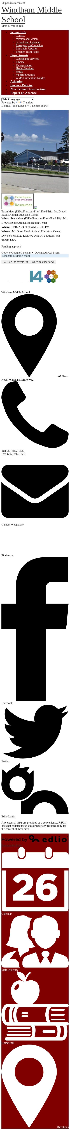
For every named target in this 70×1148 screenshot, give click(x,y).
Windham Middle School (15, 255)
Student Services (25, 74)
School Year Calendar (28, 42)
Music (19, 71)
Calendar (35, 105)
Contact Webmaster (12, 524)
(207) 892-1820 (15, 450)
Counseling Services (27, 58)
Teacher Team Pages (27, 51)
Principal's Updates (27, 48)
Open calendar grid (43, 261)
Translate (28, 102)
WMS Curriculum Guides (30, 78)
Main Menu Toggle (12, 25)
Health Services (25, 68)
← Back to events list (16, 261)
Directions (63, 1127)
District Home (9, 105)
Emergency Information (29, 45)
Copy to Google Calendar (16, 252)
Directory (23, 105)
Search (44, 105)
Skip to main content (13, 2)
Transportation (24, 65)
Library (20, 61)
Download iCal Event (47, 252)
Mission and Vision (27, 38)
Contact (20, 35)
